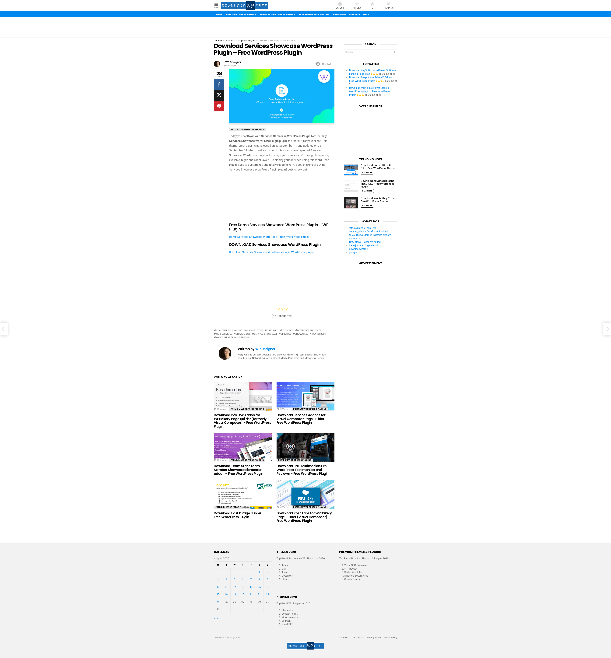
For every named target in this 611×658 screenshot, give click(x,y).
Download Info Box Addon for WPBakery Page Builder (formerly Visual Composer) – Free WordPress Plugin (242, 421)
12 (234, 586)
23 (267, 594)
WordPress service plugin (232, 337)
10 (218, 586)
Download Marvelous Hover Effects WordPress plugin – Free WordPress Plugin (369, 91)
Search (394, 52)
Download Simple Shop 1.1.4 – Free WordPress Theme (378, 200)
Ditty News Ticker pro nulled (365, 242)
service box (243, 333)
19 (234, 594)
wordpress (319, 333)
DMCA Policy (390, 637)
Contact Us (357, 637)
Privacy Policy (374, 637)
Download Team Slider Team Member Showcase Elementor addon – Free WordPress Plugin (238, 470)
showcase (301, 333)
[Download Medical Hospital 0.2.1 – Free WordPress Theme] (351, 170)
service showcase (265, 333)
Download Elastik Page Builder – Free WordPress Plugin (239, 515)
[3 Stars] (282, 309)
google (353, 252)
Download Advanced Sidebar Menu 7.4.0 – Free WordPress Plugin (378, 183)
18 (226, 594)
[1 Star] (276, 309)
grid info (272, 330)
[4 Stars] (284, 309)
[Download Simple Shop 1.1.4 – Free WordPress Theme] (351, 203)
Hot (372, 8)
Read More (367, 172)
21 (251, 594)
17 (218, 594)
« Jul (216, 618)
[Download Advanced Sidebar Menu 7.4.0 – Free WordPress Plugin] (351, 186)
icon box (288, 330)
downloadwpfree (358, 249)
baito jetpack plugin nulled (363, 245)
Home (218, 14)
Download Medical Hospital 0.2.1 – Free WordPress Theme (378, 167)
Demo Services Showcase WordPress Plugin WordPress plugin (269, 236)
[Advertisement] (305, 27)
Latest (340, 8)
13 (242, 586)
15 (259, 586)
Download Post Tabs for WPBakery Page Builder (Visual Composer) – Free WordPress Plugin (304, 517)
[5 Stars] (287, 309)
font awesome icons (249, 330)
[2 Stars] (279, 309)
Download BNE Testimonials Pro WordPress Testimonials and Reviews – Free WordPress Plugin (303, 470)
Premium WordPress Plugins (351, 14)
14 (251, 586)
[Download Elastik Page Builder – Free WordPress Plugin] (243, 497)
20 (242, 594)
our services (224, 333)
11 (226, 586)
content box (224, 330)
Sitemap (343, 637)
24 (218, 601)
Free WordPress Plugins (314, 14)
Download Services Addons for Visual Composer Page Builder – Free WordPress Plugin (302, 419)
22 (259, 594)
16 (267, 586)
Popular (357, 8)
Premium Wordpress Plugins (247, 409)
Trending (388, 8)
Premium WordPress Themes (277, 14)
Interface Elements (309, 330)
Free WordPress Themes (241, 14)
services (286, 333)
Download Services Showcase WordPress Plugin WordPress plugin (271, 252)
